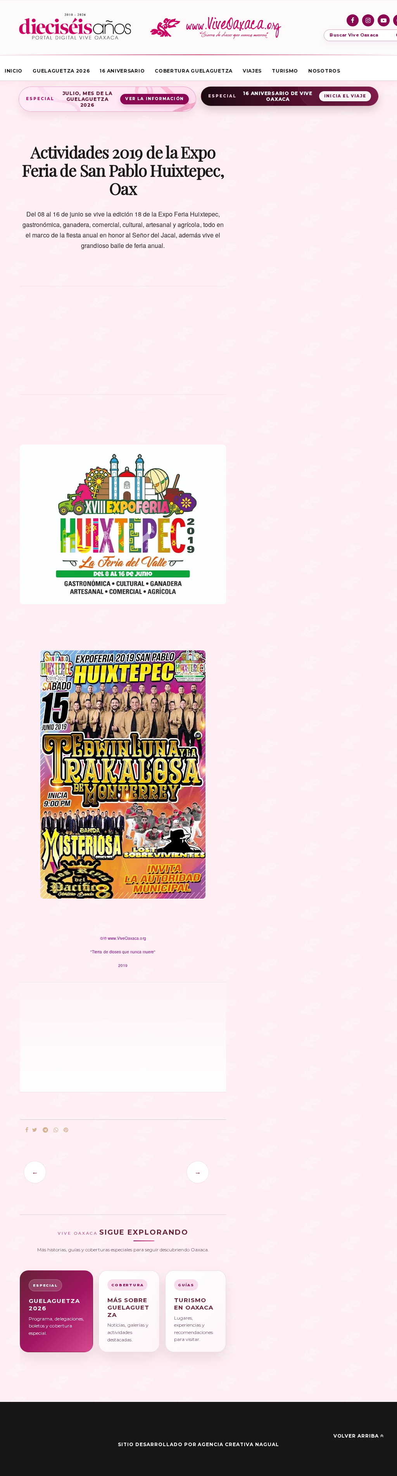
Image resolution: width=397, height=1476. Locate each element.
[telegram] (45, 1130)
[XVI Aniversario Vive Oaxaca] (75, 27)
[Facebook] (353, 20)
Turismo (285, 71)
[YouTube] (384, 20)
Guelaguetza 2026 (61, 71)
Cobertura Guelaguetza (194, 71)
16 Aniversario (122, 71)
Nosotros (324, 71)
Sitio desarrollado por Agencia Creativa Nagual (198, 1444)
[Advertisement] (123, 344)
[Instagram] (368, 20)
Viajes (252, 71)
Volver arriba (356, 1436)
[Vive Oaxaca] (217, 27)
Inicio (13, 71)
